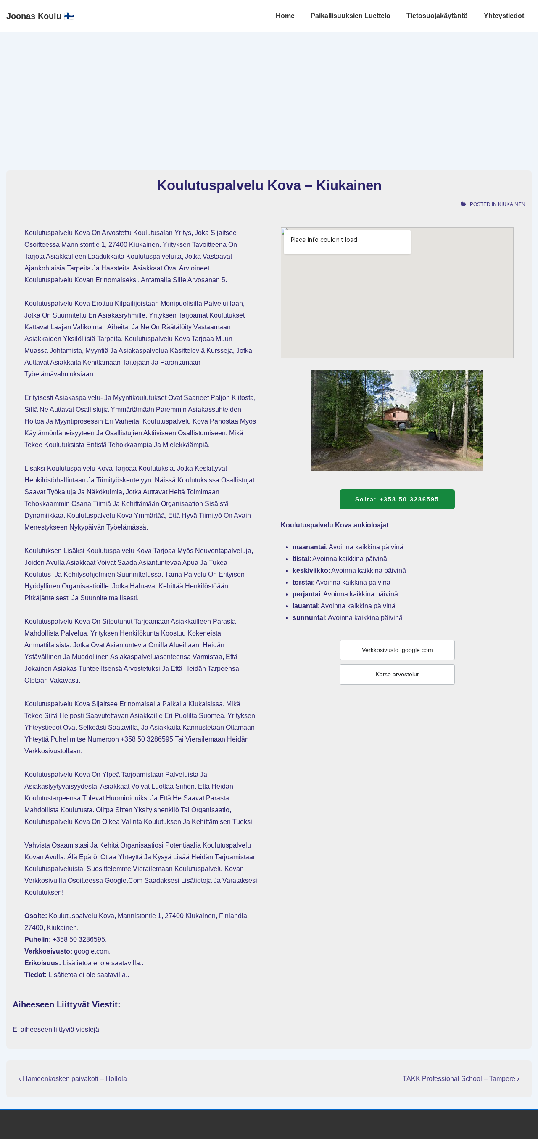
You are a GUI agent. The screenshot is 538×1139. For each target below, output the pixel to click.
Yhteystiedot (504, 15)
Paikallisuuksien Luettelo (350, 15)
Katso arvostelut (397, 674)
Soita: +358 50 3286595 (397, 499)
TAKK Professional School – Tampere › (461, 1078)
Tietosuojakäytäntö (437, 15)
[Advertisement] (269, 95)
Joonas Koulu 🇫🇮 (40, 16)
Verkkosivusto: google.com (397, 649)
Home (285, 15)
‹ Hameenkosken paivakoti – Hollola (73, 1078)
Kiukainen (511, 204)
